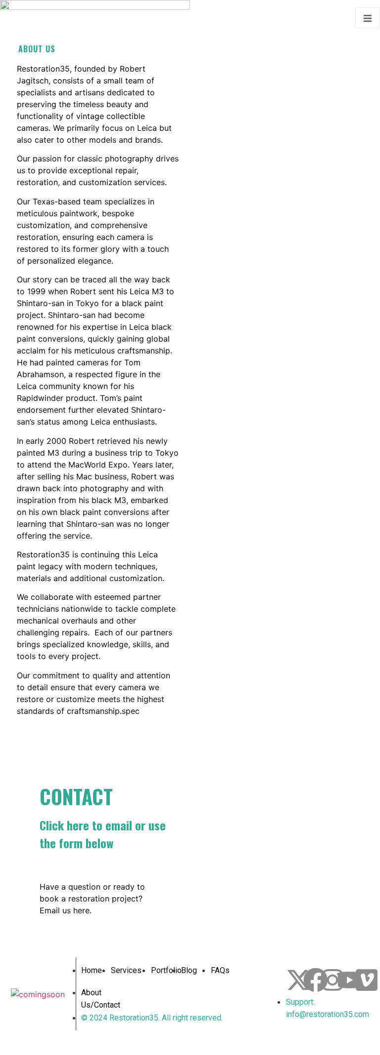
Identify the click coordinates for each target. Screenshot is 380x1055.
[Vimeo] (366, 980)
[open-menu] (367, 17)
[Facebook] (315, 980)
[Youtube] (349, 980)
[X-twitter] (298, 980)
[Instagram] (332, 980)
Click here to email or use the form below (103, 834)
